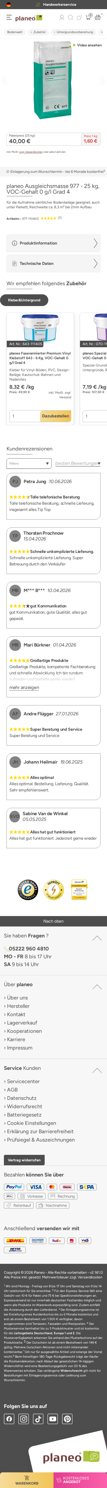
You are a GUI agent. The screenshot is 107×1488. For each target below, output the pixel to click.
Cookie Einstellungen (31, 1123)
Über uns (17, 998)
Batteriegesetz (24, 1115)
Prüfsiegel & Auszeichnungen (41, 1140)
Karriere (16, 1039)
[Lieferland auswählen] (8, 4)
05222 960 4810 (29, 949)
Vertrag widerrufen (24, 1160)
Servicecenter (23, 1081)
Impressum (19, 1048)
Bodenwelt (15, 32)
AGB (12, 1090)
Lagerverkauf (22, 1023)
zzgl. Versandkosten (31, 152)
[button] (8, 4)
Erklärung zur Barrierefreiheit (40, 1131)
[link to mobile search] (70, 17)
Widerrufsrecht (24, 1106)
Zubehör (40, 32)
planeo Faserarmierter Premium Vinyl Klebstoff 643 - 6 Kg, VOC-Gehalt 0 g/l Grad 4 (40, 358)
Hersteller (18, 1006)
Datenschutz (22, 1098)
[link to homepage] (29, 18)
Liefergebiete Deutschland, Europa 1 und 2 (44, 1333)
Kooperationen (24, 1031)
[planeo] (68, 1457)
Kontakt (16, 1014)
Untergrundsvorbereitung (75, 32)
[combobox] (29, 463)
